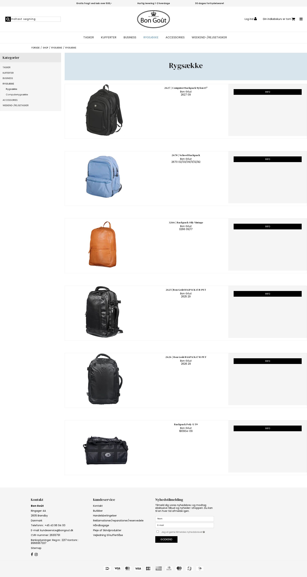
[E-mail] (184, 525)
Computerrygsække (17, 94)
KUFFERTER (108, 37)
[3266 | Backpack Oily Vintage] (104, 245)
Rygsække (11, 89)
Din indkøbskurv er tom (277, 19)
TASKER (88, 37)
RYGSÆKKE (150, 37)
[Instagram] (36, 555)
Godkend (166, 539)
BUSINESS (129, 37)
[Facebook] (32, 555)
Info (267, 91)
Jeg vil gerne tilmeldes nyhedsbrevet (187, 531)
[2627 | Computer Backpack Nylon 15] (104, 110)
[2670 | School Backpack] (104, 177)
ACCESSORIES (175, 37)
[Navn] (184, 518)
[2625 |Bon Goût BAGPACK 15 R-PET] (104, 312)
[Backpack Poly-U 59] (104, 446)
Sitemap (36, 548)
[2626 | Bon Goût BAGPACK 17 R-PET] (104, 379)
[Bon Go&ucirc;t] (153, 19)
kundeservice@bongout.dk (56, 530)
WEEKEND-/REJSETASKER (209, 37)
